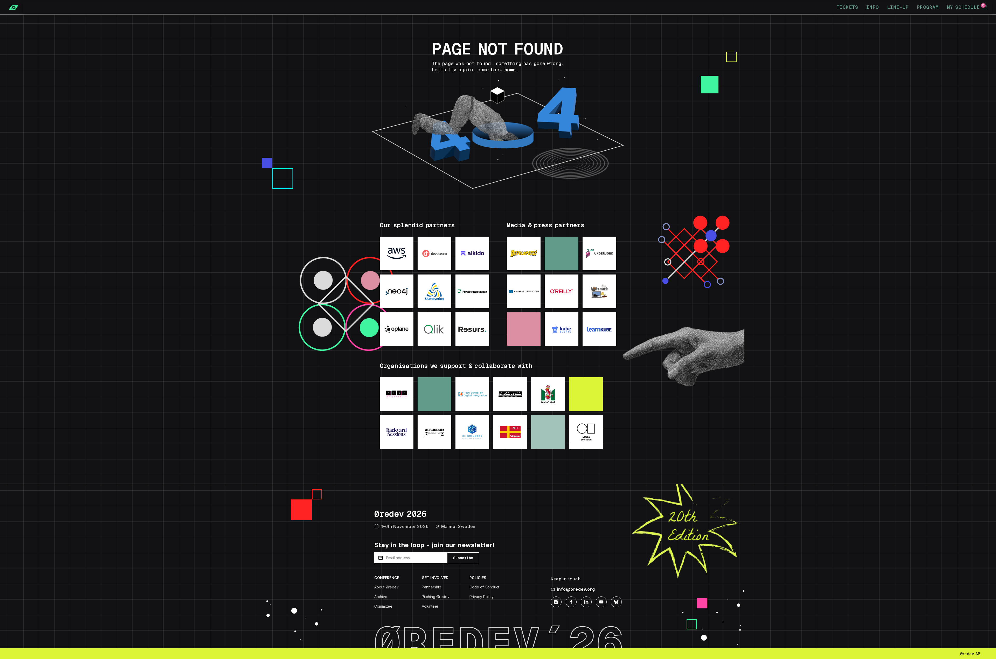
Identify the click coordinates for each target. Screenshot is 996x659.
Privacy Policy (481, 596)
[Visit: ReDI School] (472, 394)
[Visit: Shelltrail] (510, 394)
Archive (380, 596)
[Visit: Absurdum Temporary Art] (434, 432)
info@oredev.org (576, 589)
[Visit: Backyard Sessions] (396, 432)
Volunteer (430, 606)
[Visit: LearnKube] (599, 329)
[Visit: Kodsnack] (599, 291)
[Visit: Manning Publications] (524, 291)
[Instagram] (556, 601)
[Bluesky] (616, 601)
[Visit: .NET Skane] (510, 432)
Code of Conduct (484, 587)
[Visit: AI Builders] (472, 432)
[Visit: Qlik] (434, 329)
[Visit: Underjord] (599, 253)
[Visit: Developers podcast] (524, 253)
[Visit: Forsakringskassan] (472, 291)
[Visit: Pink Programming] (396, 394)
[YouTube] (601, 601)
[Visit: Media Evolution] (586, 432)
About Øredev (386, 587)
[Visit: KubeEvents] (561, 329)
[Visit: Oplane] (396, 329)
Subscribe (463, 557)
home (510, 70)
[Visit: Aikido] (472, 253)
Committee (383, 606)
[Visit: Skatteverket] (434, 291)
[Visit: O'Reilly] (561, 291)
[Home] (11, 7)
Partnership (431, 587)
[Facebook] (571, 601)
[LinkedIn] (586, 601)
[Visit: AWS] (396, 253)
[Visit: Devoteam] (434, 253)
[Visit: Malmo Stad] (548, 394)
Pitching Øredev (435, 596)
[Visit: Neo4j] (396, 291)
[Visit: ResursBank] (472, 329)
